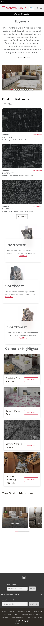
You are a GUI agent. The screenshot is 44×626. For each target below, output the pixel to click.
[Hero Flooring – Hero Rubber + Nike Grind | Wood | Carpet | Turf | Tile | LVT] (31, 8)
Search (32, 588)
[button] (12, 89)
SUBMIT (33, 604)
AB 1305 (5, 617)
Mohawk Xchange (24, 611)
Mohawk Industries (8, 611)
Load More (21, 217)
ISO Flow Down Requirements (32, 614)
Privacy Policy (6, 614)
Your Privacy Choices (35, 617)
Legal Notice (38, 611)
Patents (16, 614)
